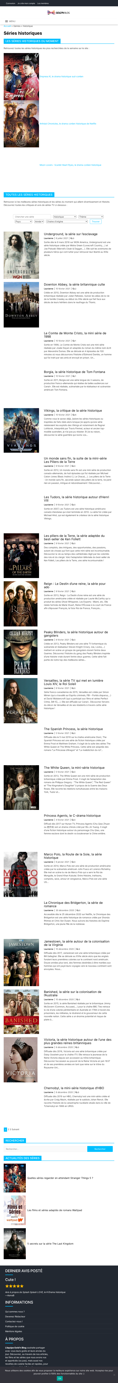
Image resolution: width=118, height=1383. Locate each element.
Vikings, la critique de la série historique (73, 410)
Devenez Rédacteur (15, 1316)
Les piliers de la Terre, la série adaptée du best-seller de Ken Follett (74, 537)
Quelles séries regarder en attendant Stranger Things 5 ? (60, 1177)
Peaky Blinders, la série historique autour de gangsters (76, 633)
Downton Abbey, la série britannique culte (74, 284)
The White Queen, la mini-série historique (74, 768)
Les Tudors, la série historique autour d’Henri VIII (76, 498)
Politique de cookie (14, 1326)
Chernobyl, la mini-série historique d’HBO (74, 1088)
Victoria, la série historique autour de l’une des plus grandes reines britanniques (77, 1041)
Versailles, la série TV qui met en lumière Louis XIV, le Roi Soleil (73, 682)
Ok (59, 1378)
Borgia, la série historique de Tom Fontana (74, 372)
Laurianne (48, 238)
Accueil (7, 26)
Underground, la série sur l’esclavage (71, 234)
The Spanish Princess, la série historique (73, 729)
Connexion (10, 3)
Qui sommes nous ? (15, 1311)
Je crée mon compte (26, 3)
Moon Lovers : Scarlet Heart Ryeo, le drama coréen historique (70, 164)
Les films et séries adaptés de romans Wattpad (54, 1210)
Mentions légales (13, 1331)
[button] (12, 21)
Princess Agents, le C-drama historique (72, 815)
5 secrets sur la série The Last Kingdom (50, 1243)
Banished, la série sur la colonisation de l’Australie (72, 993)
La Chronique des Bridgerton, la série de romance (73, 904)
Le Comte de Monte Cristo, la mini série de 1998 (75, 334)
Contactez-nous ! (14, 1321)
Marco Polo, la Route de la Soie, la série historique (73, 856)
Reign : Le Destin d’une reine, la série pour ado (75, 585)
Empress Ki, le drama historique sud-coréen (61, 76)
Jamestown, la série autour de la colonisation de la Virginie (77, 943)
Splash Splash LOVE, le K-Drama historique (44, 1292)
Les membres (43, 3)
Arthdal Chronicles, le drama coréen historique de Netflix (68, 123)
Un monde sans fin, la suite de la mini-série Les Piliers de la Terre (75, 460)
